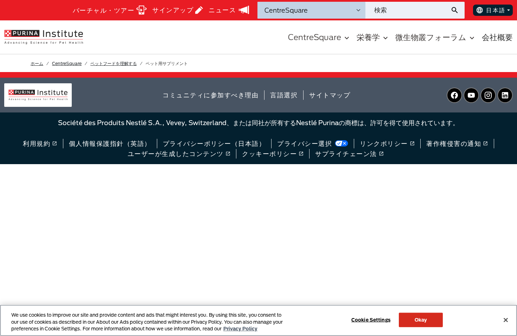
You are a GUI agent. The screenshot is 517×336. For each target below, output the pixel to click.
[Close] (505, 320)
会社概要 (497, 37)
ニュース (222, 10)
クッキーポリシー (269, 153)
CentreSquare (67, 63)
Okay (421, 319)
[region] (258, 320)
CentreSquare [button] (314, 37)
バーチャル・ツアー (104, 10)
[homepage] (43, 36)
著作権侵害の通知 (453, 143)
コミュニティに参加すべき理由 (210, 95)
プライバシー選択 (304, 143)
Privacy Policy (240, 328)
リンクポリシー (384, 143)
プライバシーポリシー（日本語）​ (214, 143)
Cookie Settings (370, 319)
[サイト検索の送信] (457, 10)
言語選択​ (284, 95)
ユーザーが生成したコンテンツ (176, 153)
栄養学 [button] (368, 37)
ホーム (37, 63)
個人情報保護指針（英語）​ (110, 143)
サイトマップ (329, 95)
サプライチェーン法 (346, 153)
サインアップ (172, 10)
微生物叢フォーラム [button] (430, 37)
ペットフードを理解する (113, 63)
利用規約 (36, 143)
